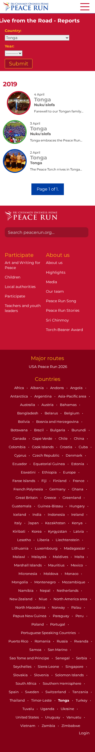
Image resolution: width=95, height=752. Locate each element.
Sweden (32, 692)
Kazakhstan (55, 523)
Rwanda (81, 641)
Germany (57, 489)
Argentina (43, 396)
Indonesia (57, 514)
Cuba (84, 447)
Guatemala (22, 506)
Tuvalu (28, 709)
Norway (59, 607)
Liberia (43, 540)
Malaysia (39, 557)
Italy (18, 523)
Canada (20, 438)
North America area (71, 599)
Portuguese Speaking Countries (49, 633)
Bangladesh (28, 413)
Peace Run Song (61, 301)
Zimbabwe (70, 725)
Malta (79, 557)
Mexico (77, 565)
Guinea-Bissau (51, 506)
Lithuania (20, 548)
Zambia (49, 725)
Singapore (74, 666)
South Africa (26, 683)
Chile (63, 438)
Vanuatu (74, 717)
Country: (13, 30)
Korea (37, 531)
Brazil (39, 430)
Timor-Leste (42, 700)
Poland (38, 624)
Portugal (58, 624)
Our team (55, 291)
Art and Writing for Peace (22, 265)
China (79, 438)
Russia (63, 641)
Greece (50, 497)
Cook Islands (43, 447)
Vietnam (28, 725)
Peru (79, 616)
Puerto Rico (18, 641)
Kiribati (19, 531)
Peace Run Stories (62, 310)
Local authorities (20, 286)
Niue (43, 599)
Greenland (72, 497)
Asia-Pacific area (72, 396)
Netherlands (68, 590)
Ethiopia (50, 472)
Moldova (51, 573)
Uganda (47, 709)
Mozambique (74, 582)
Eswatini (28, 472)
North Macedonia (30, 607)
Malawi (19, 557)
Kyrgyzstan (58, 531)
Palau (76, 607)
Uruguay (53, 717)
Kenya (77, 523)
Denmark (74, 455)
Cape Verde (42, 438)
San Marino (58, 649)
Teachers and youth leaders (23, 308)
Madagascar (75, 548)
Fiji (44, 481)
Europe (70, 472)
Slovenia (42, 675)
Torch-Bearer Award (64, 329)
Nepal (45, 590)
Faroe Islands (24, 481)
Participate (15, 296)
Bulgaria (58, 430)
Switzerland (56, 692)
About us (54, 262)
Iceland (20, 514)
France (79, 481)
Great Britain (27, 497)
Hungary (77, 506)
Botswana (19, 430)
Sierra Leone (49, 666)
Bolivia (24, 421)
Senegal (62, 658)
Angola (76, 388)
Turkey (82, 700)
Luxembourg (46, 548)
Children (12, 277)
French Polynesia (28, 489)
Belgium (72, 413)
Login (84, 733)
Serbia (82, 658)
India (37, 514)
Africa (19, 388)
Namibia (26, 590)
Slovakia (20, 675)
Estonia (78, 464)
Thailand (18, 700)
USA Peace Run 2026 (47, 366)
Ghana (78, 489)
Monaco (72, 573)
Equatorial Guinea (49, 464)
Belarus (52, 413)
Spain (14, 692)
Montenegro (45, 582)
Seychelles (22, 666)
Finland (60, 481)
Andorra (57, 388)
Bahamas (68, 405)
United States (28, 717)
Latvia (79, 531)
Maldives (61, 557)
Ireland (77, 514)
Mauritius (56, 565)
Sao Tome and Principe (30, 658)
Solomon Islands (69, 675)
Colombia (17, 447)
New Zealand (21, 599)
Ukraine (68, 709)
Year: (9, 46)
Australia (28, 405)
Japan (34, 523)
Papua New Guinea (30, 616)
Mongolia (20, 582)
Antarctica (19, 396)
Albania (37, 388)
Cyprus (20, 455)
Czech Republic (46, 455)
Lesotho (24, 540)
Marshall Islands (28, 565)
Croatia (66, 447)
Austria (47, 405)
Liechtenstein (68, 540)
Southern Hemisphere (62, 683)
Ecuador (20, 464)
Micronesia (28, 573)
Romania (43, 641)
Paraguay (61, 616)
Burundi (79, 430)
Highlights (55, 272)
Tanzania (80, 692)
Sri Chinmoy (57, 320)
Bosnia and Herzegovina (57, 421)
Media (51, 282)
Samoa (35, 649)
